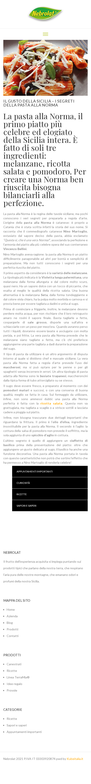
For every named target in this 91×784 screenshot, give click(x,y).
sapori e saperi (26, 505)
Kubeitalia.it (75, 759)
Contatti (13, 636)
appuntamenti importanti (35, 471)
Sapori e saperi (17, 725)
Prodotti (12, 629)
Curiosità (23, 482)
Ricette (22, 494)
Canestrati (14, 664)
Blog (10, 622)
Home (11, 609)
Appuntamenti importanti (24, 732)
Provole (12, 690)
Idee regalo (14, 684)
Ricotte (12, 670)
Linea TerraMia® (18, 677)
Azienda (12, 616)
